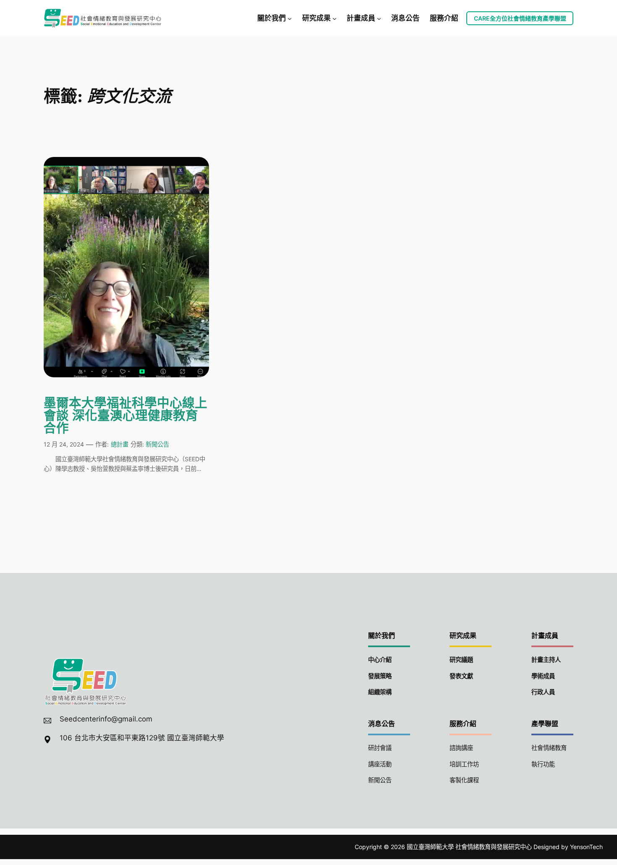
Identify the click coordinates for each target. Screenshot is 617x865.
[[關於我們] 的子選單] (290, 18)
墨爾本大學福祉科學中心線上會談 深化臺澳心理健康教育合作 (125, 416)
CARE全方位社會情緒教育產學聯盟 (520, 18)
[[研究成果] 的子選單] (334, 18)
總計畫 (119, 444)
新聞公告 (157, 444)
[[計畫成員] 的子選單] (379, 18)
